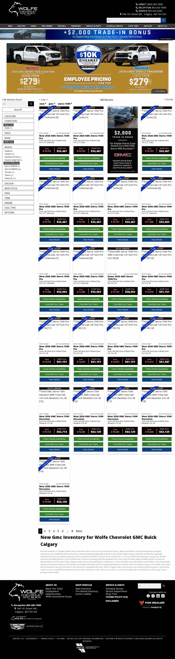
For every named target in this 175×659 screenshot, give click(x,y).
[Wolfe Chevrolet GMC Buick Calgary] (23, 8)
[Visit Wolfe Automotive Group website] (26, 617)
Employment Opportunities (53, 592)
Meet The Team (54, 588)
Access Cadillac (83, 593)
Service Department (116, 591)
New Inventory (83, 588)
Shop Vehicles (84, 585)
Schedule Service (114, 588)
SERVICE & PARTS (115, 585)
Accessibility (32, 638)
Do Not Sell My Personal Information (85, 638)
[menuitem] (18, 124)
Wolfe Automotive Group (59, 596)
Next (79, 531)
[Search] (163, 20)
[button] (10, 26)
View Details (54, 169)
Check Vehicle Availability (54, 158)
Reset (17, 109)
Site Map (61, 638)
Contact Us (18, 638)
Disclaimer (112, 601)
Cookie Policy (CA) (117, 597)
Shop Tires (111, 593)
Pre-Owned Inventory (87, 591)
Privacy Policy (48, 638)
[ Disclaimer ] (159, 91)
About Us (51, 585)
